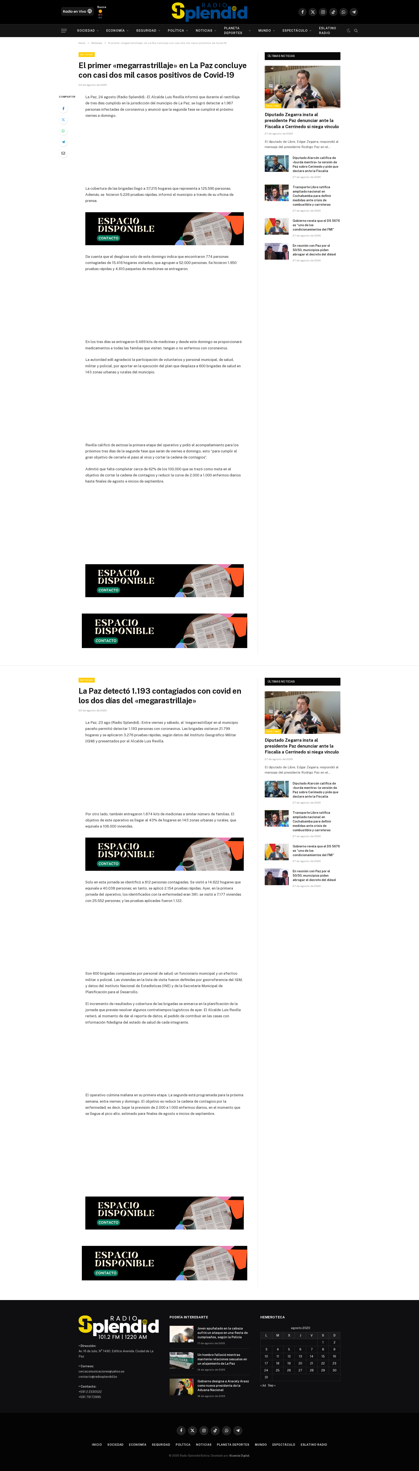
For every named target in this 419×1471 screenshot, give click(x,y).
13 (300, 1356)
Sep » (272, 1385)
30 (335, 1370)
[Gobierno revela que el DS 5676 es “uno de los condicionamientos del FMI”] (277, 226)
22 (323, 1363)
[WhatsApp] (63, 130)
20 (300, 1363)
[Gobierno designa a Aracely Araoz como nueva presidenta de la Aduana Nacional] (182, 1387)
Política (176, 30)
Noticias (204, 30)
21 (311, 1363)
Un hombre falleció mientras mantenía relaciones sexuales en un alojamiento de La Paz (222, 1359)
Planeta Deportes (233, 30)
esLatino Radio (327, 30)
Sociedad (86, 30)
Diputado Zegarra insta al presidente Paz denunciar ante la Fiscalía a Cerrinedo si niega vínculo (302, 120)
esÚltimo (273, 106)
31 (266, 1377)
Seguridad (146, 30)
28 (312, 1370)
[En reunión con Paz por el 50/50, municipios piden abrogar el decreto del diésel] (277, 251)
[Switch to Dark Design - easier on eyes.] (348, 31)
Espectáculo (295, 30)
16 (334, 1356)
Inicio (97, 1444)
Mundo (264, 30)
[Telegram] (63, 142)
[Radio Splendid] (209, 12)
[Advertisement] (164, 154)
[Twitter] (63, 119)
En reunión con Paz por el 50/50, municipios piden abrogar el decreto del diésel (314, 250)
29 (323, 1370)
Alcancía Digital (239, 1455)
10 (266, 1356)
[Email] (63, 153)
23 (334, 1363)
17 (266, 1363)
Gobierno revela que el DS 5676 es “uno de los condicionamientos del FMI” (316, 225)
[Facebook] (63, 108)
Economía (115, 30)
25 (278, 1370)
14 (311, 1356)
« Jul (263, 1385)
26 (289, 1370)
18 (277, 1363)
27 (300, 1370)
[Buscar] (355, 31)
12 (289, 1356)
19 (289, 1363)
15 (323, 1356)
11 (277, 1356)
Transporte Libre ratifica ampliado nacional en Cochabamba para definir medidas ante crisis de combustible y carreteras (312, 195)
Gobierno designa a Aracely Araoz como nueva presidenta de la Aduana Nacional (223, 1386)
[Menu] (64, 31)
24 (266, 1370)
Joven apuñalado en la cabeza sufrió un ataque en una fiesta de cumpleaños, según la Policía (222, 1333)
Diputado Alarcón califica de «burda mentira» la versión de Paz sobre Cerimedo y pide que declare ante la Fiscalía (315, 164)
